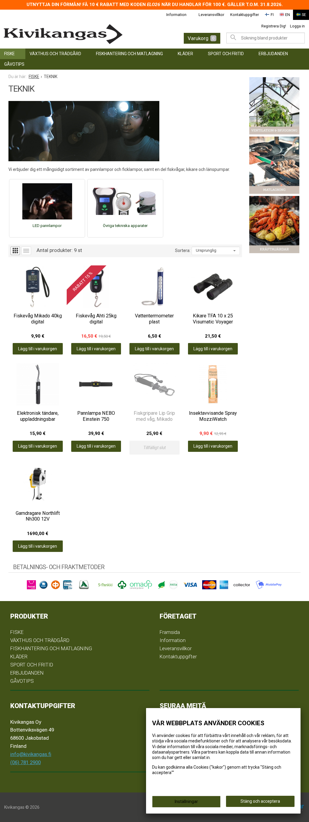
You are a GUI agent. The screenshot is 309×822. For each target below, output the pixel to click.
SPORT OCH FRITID (226, 53)
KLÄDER (185, 53)
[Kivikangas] (69, 34)
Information (176, 14)
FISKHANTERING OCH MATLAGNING (129, 53)
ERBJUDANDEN (273, 53)
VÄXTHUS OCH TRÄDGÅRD (55, 53)
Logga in (297, 26)
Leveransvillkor (211, 14)
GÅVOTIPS (14, 64)
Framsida (170, 632)
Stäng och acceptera (260, 801)
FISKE (9, 53)
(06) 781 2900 (25, 762)
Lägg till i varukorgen (37, 348)
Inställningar (186, 801)
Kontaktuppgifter (244, 14)
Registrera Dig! (273, 26)
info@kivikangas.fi (30, 754)
